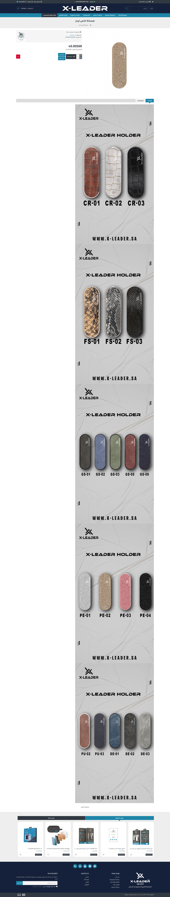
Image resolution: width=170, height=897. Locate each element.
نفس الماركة (119, 818)
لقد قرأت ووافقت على (43, 887)
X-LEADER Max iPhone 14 (35, 848)
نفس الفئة (51, 818)
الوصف (150, 100)
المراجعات (140, 100)
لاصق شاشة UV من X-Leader (117, 848)
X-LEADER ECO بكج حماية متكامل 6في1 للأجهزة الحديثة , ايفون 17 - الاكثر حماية (85, 848)
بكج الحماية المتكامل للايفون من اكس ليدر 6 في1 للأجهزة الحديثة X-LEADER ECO (140, 848)
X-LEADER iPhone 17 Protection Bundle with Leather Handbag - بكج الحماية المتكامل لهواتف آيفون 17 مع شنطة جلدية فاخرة (58, 848)
